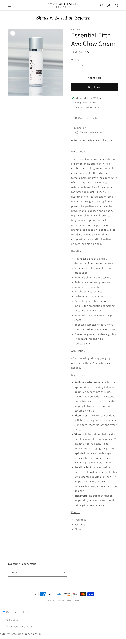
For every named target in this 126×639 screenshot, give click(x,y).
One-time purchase (17, 612)
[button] (9, 5)
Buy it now (94, 87)
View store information (86, 107)
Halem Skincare (58, 600)
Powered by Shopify (72, 600)
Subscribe (12, 620)
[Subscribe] (63, 573)
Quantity (75, 59)
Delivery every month (21, 626)
